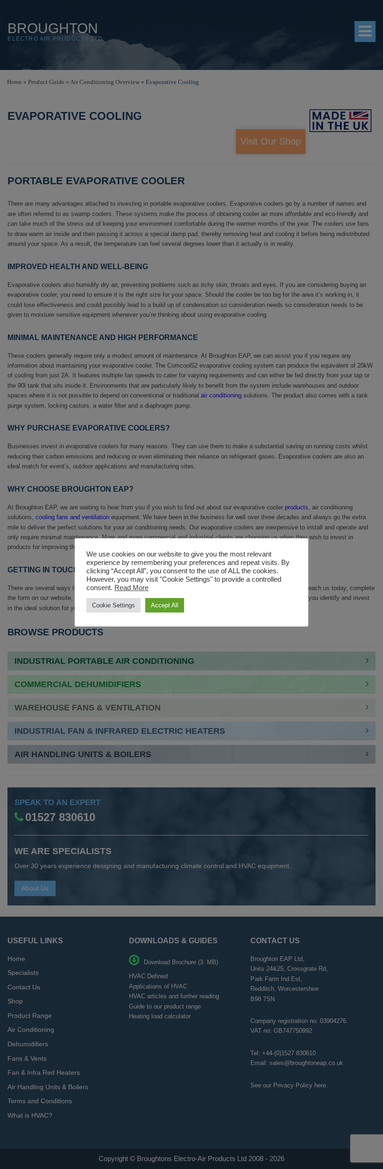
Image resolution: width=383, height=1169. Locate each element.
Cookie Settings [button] (113, 605)
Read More (131, 587)
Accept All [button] (164, 605)
